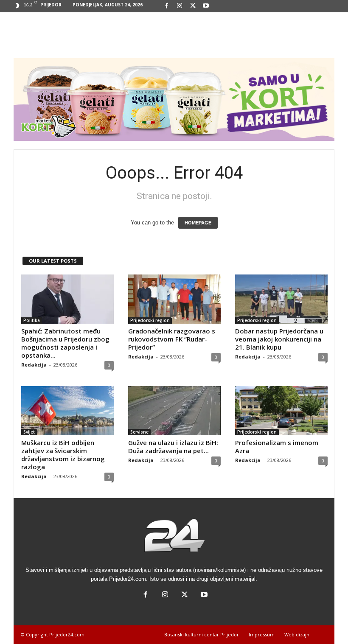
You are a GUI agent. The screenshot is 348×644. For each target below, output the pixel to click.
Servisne (139, 432)
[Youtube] (206, 6)
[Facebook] (166, 6)
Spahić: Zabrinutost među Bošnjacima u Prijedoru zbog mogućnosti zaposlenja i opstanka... (65, 343)
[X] (193, 6)
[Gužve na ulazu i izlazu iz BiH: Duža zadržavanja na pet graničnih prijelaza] (174, 410)
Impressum (262, 634)
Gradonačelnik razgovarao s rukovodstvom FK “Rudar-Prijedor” (171, 339)
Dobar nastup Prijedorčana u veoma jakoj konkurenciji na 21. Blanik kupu (279, 339)
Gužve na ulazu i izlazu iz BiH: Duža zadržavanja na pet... (173, 446)
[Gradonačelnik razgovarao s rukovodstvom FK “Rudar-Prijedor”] (174, 299)
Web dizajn (296, 634)
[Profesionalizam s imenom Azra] (281, 410)
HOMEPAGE (198, 222)
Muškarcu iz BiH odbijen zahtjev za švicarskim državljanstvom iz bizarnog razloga (63, 454)
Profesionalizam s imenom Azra (276, 446)
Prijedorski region (150, 320)
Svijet (29, 432)
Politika (31, 320)
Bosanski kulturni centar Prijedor (201, 634)
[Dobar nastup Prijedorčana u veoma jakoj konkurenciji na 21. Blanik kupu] (281, 299)
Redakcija (34, 364)
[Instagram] (179, 6)
